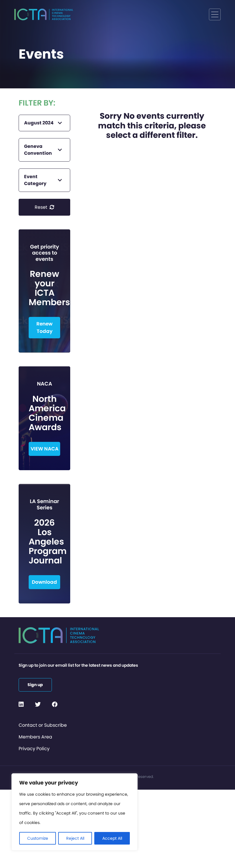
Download (44, 582)
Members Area (35, 737)
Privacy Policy (34, 748)
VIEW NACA (44, 448)
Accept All (112, 838)
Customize (37, 838)
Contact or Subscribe (43, 725)
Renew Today (44, 327)
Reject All (75, 838)
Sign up (35, 685)
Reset (41, 207)
